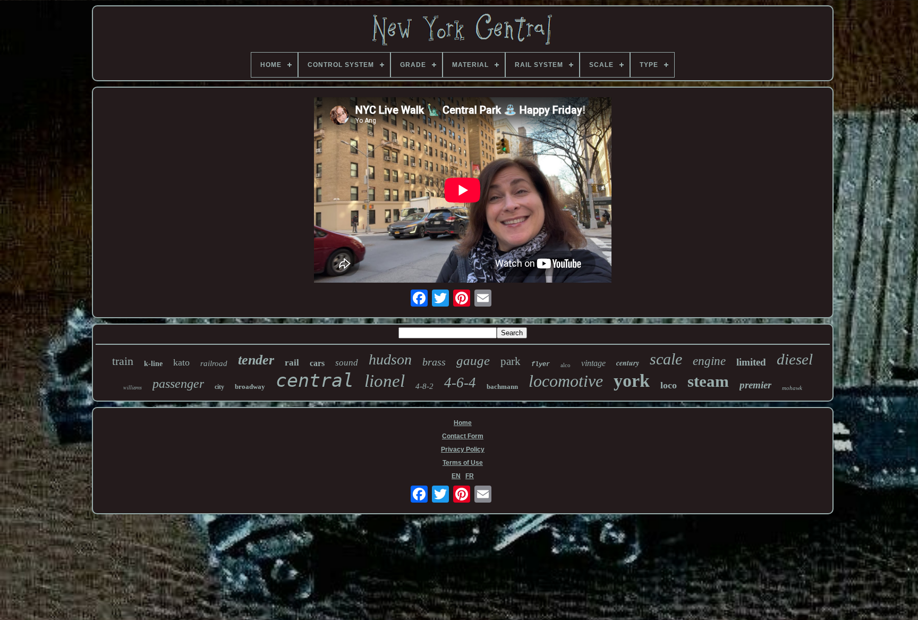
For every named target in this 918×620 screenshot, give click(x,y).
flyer (540, 364)
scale (666, 359)
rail (292, 363)
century (627, 363)
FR (469, 476)
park (510, 361)
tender (256, 360)
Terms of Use (463, 462)
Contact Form (462, 436)
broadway (250, 386)
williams (132, 387)
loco (668, 385)
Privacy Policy (462, 449)
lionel (384, 380)
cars (317, 363)
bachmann (502, 386)
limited (751, 362)
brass (434, 362)
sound (346, 363)
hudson (390, 359)
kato (181, 362)
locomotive (566, 380)
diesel (795, 359)
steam (708, 381)
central (315, 380)
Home (463, 423)
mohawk (792, 388)
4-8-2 (424, 386)
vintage (593, 363)
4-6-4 (460, 382)
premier (755, 384)
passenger (178, 383)
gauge (473, 360)
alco (565, 365)
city (219, 386)
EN (456, 476)
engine (709, 361)
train (122, 361)
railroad (213, 363)
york (632, 380)
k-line (153, 364)
